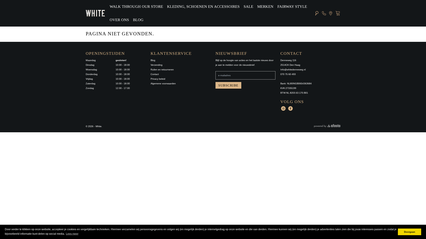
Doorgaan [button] (409, 232)
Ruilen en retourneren (162, 69)
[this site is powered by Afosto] (327, 126)
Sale (248, 6)
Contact (155, 74)
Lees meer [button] (72, 233)
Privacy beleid (158, 79)
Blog (138, 20)
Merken (265, 6)
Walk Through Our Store (136, 6)
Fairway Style (292, 6)
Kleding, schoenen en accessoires (203, 6)
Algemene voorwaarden (163, 83)
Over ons (119, 20)
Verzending (156, 65)
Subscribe (228, 85)
